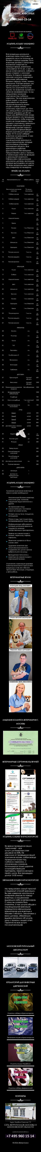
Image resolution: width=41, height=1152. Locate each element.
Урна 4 (14, 422)
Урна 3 (14, 419)
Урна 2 (14, 416)
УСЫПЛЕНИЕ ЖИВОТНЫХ (20, 13)
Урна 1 (14, 413)
